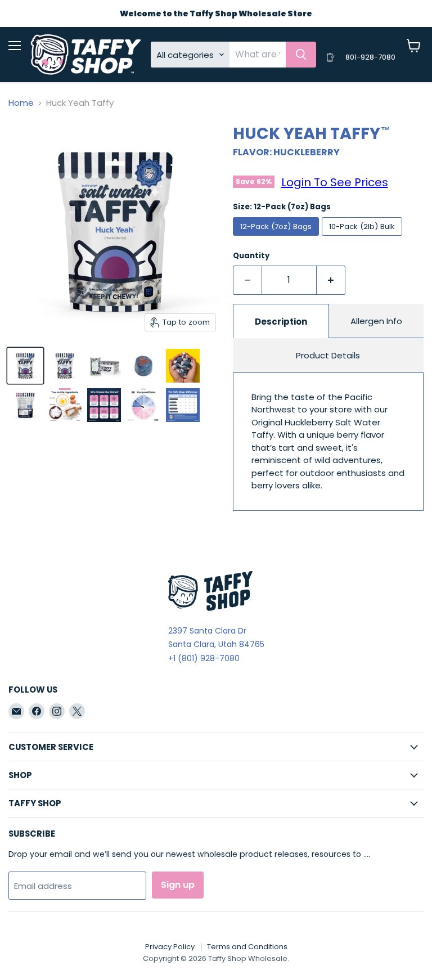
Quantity (251, 256)
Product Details (328, 355)
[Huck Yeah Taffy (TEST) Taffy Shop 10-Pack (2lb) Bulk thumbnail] (65, 366)
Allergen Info (376, 321)
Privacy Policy (170, 946)
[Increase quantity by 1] (331, 280)
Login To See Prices (334, 182)
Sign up (178, 884)
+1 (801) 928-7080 (204, 658)
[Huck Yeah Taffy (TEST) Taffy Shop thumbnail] (104, 366)
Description (281, 321)
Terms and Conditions (247, 946)
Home (21, 102)
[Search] (301, 55)
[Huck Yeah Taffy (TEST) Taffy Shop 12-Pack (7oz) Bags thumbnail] (25, 366)
